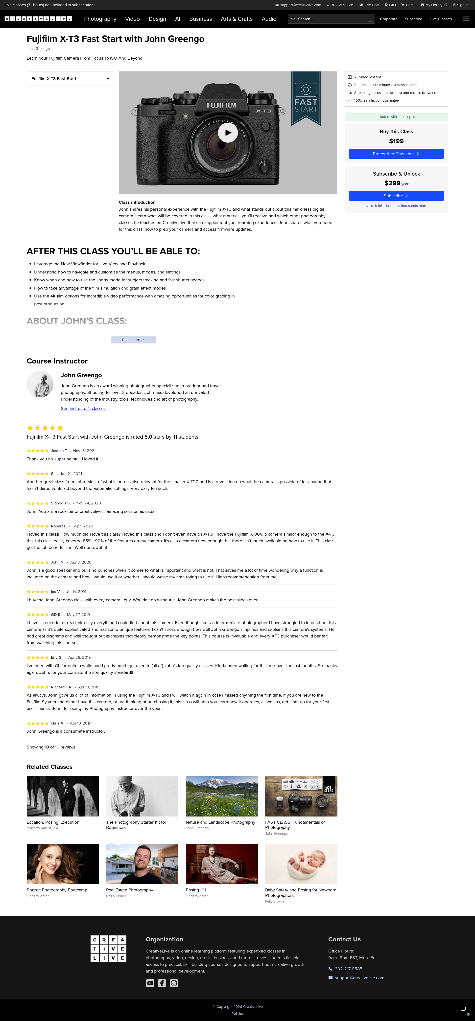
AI (177, 19)
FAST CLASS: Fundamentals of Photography (295, 825)
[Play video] (228, 132)
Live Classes (441, 19)
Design (157, 19)
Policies (238, 1013)
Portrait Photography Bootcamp (57, 890)
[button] (463, 1009)
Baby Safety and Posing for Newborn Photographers (300, 892)
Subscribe (413, 19)
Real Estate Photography (129, 890)
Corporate (389, 19)
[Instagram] (173, 983)
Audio (269, 19)
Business (200, 19)
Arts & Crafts (237, 19)
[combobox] (331, 18)
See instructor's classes (83, 408)
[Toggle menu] (466, 18)
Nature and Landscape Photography (220, 822)
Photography (100, 19)
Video (132, 19)
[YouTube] (150, 983)
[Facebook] (162, 983)
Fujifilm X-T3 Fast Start (53, 78)
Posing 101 (196, 890)
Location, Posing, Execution (53, 822)
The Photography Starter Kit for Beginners (136, 825)
